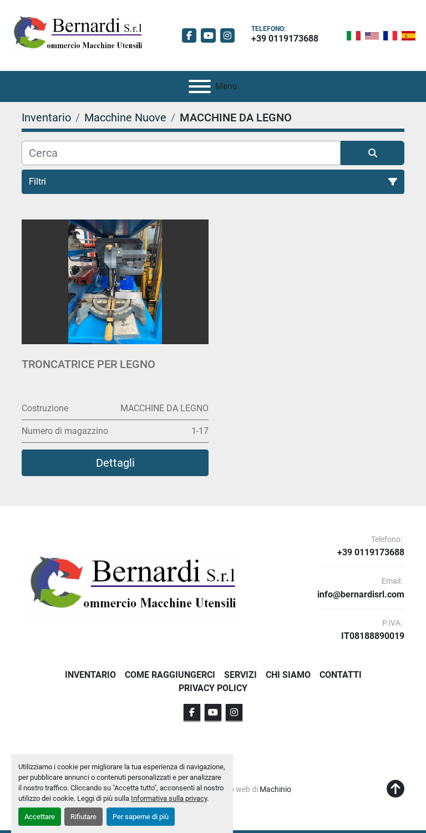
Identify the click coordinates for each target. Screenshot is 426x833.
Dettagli (115, 462)
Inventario (90, 675)
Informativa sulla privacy (169, 798)
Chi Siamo (288, 675)
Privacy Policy (213, 688)
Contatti (341, 675)
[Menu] (200, 86)
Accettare (39, 816)
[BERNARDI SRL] (133, 586)
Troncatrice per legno (88, 364)
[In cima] (395, 789)
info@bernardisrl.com (360, 594)
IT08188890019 (372, 636)
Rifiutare (83, 816)
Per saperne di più (141, 816)
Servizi (240, 675)
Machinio (275, 789)
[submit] (372, 153)
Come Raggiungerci (170, 675)
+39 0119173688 (284, 38)
